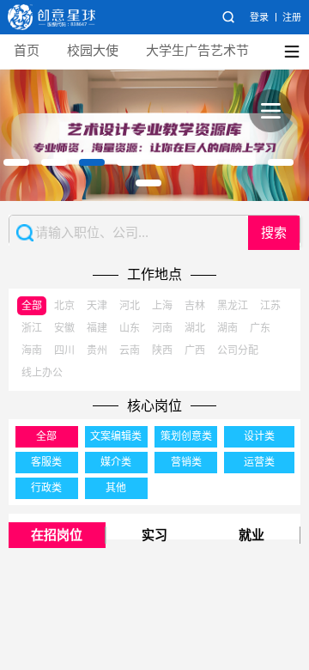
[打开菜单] (270, 110)
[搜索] (228, 17)
